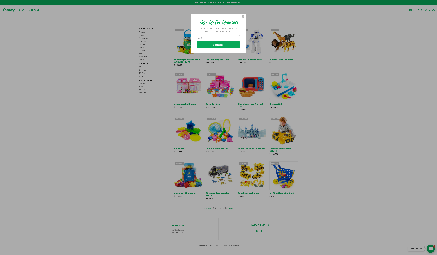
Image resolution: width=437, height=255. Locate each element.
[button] (243, 16)
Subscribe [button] (218, 44)
